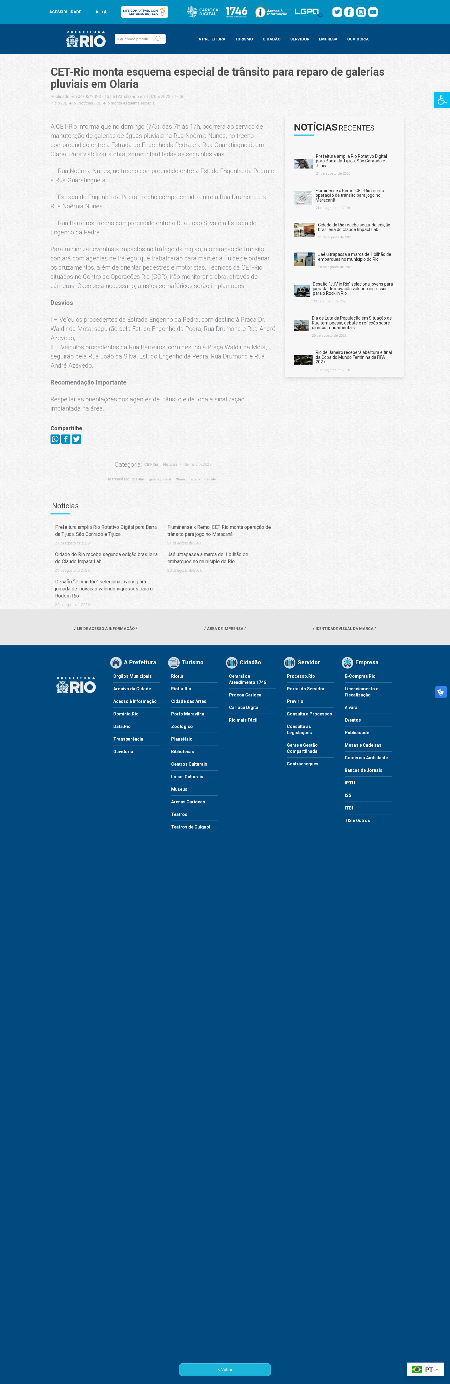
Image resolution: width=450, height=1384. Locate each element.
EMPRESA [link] (328, 39)
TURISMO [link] (244, 39)
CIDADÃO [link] (271, 39)
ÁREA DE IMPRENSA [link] (225, 628)
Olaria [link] (180, 479)
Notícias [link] (85, 103)
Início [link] (55, 103)
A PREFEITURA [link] (211, 39)
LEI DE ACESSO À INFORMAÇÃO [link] (106, 628)
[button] (159, 39)
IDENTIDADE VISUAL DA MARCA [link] (344, 628)
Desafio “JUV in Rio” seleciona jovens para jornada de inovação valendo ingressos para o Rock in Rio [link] (104, 589)
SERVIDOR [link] (299, 39)
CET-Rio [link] (69, 103)
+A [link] (103, 11)
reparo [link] (194, 479)
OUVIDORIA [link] (358, 39)
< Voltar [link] (225, 1369)
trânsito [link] (210, 479)
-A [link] (96, 11)
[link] (442, 100)
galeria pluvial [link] (160, 479)
